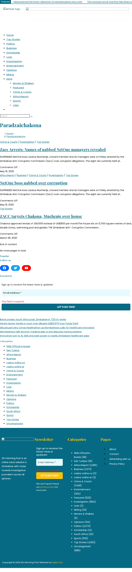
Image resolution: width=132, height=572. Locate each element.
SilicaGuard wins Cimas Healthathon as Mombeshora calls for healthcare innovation (47, 327)
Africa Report (21, 96)
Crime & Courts (22, 92)
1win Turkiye (12, 350)
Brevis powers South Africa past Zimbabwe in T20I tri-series (33, 319)
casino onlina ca (15, 362)
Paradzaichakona (15, 136)
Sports (17, 101)
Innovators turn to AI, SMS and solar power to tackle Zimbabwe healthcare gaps (44, 335)
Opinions (11, 70)
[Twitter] (15, 268)
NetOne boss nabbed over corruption (33, 182)
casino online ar (15, 366)
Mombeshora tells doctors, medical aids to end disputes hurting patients (41, 331)
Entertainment (15, 65)
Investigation (14, 61)
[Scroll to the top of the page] (1, 570)
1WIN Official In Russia (18, 346)
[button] (127, 25)
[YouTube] (26, 268)
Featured (18, 87)
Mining (10, 74)
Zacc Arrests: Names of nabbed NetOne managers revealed (53, 149)
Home (10, 35)
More (9, 79)
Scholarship (13, 52)
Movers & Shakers (23, 83)
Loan (9, 57)
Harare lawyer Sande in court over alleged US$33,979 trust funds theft (39, 323)
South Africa (13, 411)
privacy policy (47, 487)
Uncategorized (14, 423)
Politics (10, 43)
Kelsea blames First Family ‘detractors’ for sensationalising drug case (48, 1)
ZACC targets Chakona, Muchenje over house (41, 216)
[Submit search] (31, 116)
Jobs (16, 105)
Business (11, 48)
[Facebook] (4, 268)
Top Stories (13, 39)
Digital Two (57, 562)
